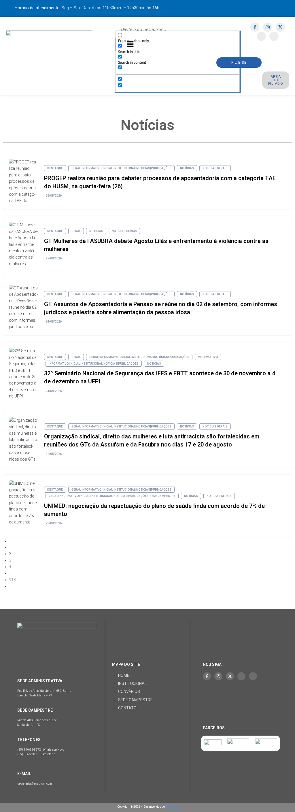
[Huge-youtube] (274, 36)
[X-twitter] (280, 27)
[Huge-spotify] (261, 36)
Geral (76, 231)
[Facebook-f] (255, 27)
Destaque (55, 168)
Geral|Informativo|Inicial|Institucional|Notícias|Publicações (121, 168)
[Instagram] (267, 27)
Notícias (187, 168)
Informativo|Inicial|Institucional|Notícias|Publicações (94, 363)
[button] (130, 44)
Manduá (172, 806)
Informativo (208, 357)
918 (12, 579)
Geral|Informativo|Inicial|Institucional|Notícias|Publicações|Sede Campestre (112, 496)
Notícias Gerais (215, 168)
